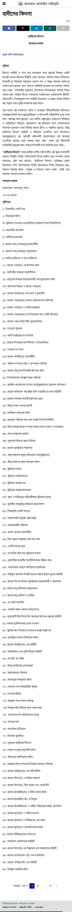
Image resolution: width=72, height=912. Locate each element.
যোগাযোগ (39, 907)
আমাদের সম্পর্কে (9, 907)
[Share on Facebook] (9, 28)
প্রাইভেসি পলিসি (25, 907)
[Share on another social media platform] (63, 28)
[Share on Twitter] (22, 28)
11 (50, 885)
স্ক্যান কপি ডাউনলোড (13, 54)
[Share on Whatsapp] (50, 28)
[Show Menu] (4, 4)
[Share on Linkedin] (36, 28)
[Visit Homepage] (38, 4)
